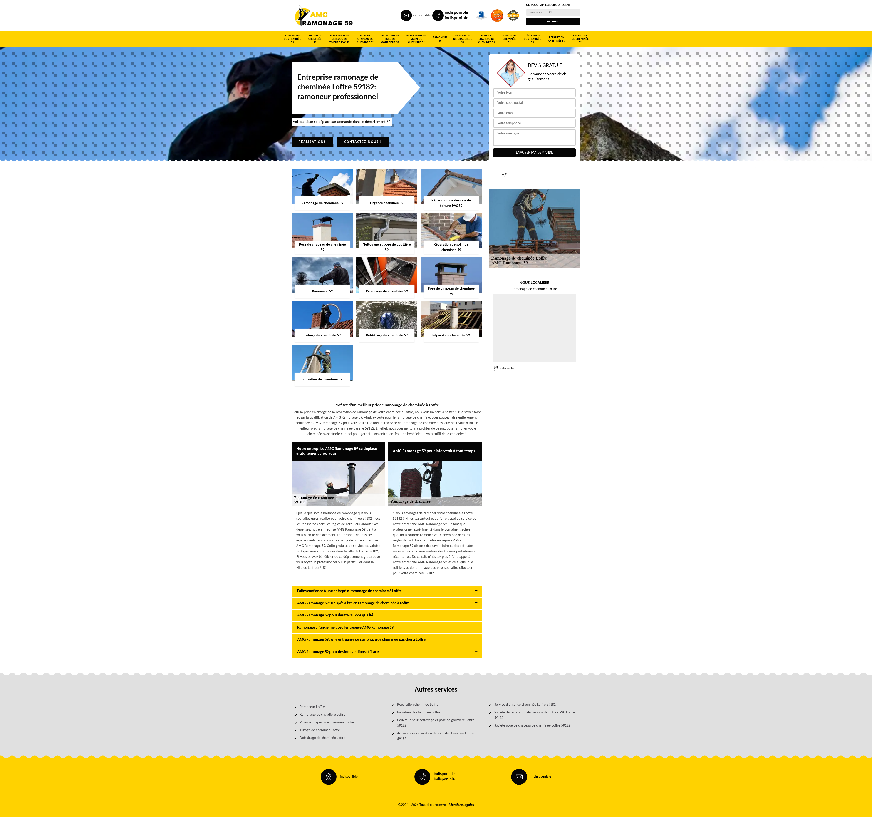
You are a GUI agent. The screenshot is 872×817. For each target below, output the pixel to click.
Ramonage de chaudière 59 (462, 39)
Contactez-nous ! (363, 142)
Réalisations (312, 142)
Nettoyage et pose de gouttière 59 (390, 39)
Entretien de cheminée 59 (580, 39)
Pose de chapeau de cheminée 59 (365, 39)
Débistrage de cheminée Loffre (322, 738)
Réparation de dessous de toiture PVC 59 (339, 39)
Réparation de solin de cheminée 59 (416, 39)
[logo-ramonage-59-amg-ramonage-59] (312, 15)
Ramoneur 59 (440, 39)
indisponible (422, 15)
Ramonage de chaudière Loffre (322, 715)
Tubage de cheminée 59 (509, 39)
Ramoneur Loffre (312, 707)
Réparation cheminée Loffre (417, 705)
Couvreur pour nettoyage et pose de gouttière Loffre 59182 (435, 723)
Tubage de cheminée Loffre (320, 730)
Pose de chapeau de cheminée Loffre (327, 722)
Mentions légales (461, 805)
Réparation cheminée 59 (556, 39)
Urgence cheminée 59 (314, 39)
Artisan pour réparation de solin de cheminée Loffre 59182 (435, 736)
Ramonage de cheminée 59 (292, 39)
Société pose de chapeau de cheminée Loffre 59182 (532, 726)
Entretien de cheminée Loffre (418, 712)
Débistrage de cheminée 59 (532, 39)
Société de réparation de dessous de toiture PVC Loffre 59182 (534, 715)
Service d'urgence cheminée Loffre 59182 (525, 705)
